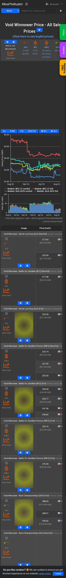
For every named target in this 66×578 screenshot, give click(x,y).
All (4, 131)
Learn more (45, 573)
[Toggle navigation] (26, 4)
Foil (22, 131)
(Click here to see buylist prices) (33, 36)
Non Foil (32, 131)
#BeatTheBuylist (12, 4)
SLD (55, 131)
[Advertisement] (33, 96)
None (12, 131)
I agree (58, 574)
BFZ (45, 131)
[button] (54, 4)
